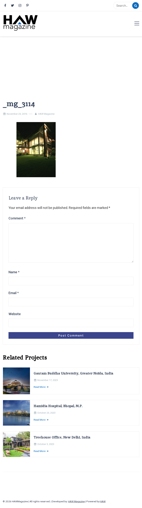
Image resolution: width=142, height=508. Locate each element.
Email (14, 293)
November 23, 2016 (17, 113)
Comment (17, 218)
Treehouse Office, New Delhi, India (62, 437)
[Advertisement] (71, 62)
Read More (40, 386)
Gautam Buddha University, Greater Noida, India (73, 373)
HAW (103, 501)
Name (14, 272)
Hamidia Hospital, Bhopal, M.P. (58, 406)
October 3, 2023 (45, 444)
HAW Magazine (46, 113)
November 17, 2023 (47, 380)
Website (15, 314)
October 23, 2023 (46, 412)
